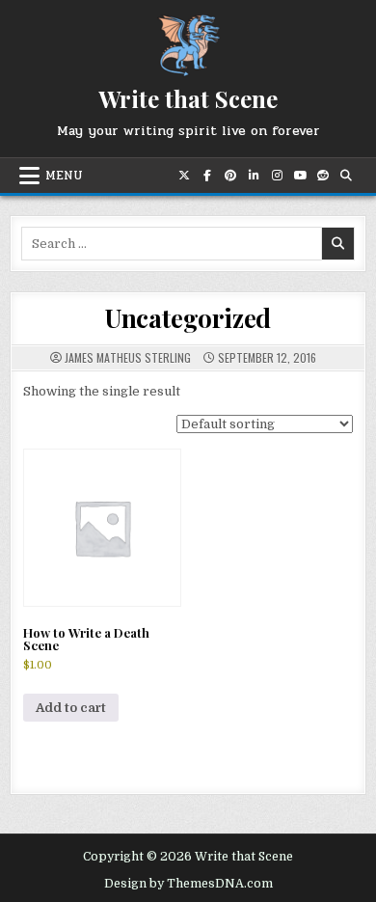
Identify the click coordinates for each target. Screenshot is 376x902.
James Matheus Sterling (128, 358)
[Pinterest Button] (230, 175)
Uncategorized (188, 318)
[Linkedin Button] (253, 175)
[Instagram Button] (276, 175)
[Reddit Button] (323, 175)
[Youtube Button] (299, 175)
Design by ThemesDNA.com (188, 883)
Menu (64, 175)
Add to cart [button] (71, 707)
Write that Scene (188, 98)
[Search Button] (346, 175)
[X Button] (184, 175)
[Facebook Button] (207, 175)
